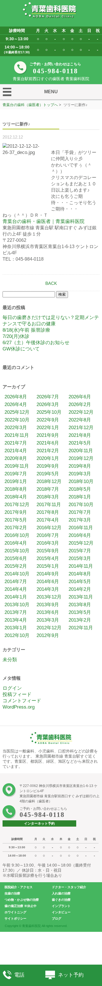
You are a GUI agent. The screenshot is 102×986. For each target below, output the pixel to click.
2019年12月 (81, 458)
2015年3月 (80, 558)
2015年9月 (48, 550)
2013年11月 (81, 597)
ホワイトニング (15, 912)
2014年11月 (81, 566)
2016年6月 (80, 535)
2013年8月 (80, 604)
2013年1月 (16, 627)
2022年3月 (16, 427)
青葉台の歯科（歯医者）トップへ (30, 105)
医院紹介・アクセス (19, 887)
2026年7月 (48, 396)
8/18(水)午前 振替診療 (26, 330)
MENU (51, 91)
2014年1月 (16, 597)
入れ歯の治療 (61, 893)
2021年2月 (48, 450)
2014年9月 (48, 574)
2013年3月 (48, 620)
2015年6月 (16, 558)
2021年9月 (48, 435)
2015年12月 (81, 543)
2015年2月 (16, 566)
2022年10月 (17, 420)
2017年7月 (80, 512)
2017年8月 (48, 512)
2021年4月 (16, 450)
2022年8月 (80, 420)
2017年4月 (48, 520)
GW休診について (21, 349)
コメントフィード (22, 700)
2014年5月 (80, 581)
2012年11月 (81, 627)
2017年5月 (16, 520)
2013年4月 (16, 620)
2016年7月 (48, 535)
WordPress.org (19, 707)
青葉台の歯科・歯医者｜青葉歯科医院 (43, 221)
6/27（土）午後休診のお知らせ (36, 342)
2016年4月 (16, 543)
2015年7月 (80, 550)
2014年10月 (17, 574)
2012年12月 (49, 627)
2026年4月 (16, 404)
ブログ (56, 918)
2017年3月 (80, 520)
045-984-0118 (55, 71)
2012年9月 (48, 635)
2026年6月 (80, 396)
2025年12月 (17, 412)
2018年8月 (16, 489)
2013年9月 (48, 604)
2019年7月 (16, 473)
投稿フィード (17, 694)
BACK (51, 283)
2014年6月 (48, 581)
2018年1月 (80, 497)
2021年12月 (81, 427)
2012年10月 (17, 635)
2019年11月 (17, 466)
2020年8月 (16, 458)
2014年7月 (16, 581)
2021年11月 (17, 435)
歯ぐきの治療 (61, 899)
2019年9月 (48, 466)
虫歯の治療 (12, 893)
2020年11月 (81, 450)
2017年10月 (81, 504)
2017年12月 (17, 504)
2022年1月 (48, 427)
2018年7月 (48, 489)
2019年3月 (80, 473)
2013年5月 (80, 612)
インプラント (61, 906)
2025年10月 (49, 412)
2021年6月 (48, 443)
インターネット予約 (39, 823)
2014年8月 (80, 574)
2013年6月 (48, 612)
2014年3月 (48, 589)
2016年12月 (49, 527)
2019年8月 (80, 466)
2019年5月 (48, 473)
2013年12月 (49, 597)
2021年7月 (16, 443)
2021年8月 (80, 435)
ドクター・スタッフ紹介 (69, 887)
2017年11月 (49, 504)
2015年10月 (17, 550)
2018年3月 (48, 497)
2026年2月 (80, 404)
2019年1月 (16, 481)
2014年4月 (16, 589)
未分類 (10, 659)
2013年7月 (16, 612)
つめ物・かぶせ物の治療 (22, 899)
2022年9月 (48, 420)
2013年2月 (80, 620)
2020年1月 (48, 458)
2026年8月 (16, 396)
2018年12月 (49, 481)
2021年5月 (80, 443)
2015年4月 (48, 558)
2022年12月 (81, 412)
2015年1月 (48, 566)
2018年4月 (16, 497)
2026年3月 (48, 404)
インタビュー (61, 912)
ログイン (12, 688)
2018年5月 (80, 489)
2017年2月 (16, 527)
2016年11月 (81, 527)
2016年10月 (17, 535)
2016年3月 (48, 543)
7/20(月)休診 (16, 336)
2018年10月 (81, 481)
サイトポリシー (15, 918)
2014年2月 (80, 589)
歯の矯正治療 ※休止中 (21, 906)
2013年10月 (17, 604)
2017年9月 (16, 512)
